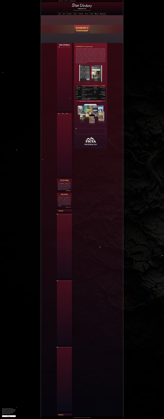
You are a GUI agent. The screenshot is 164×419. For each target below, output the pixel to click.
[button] (90, 131)
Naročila (75, 13)
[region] (90, 131)
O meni (64, 13)
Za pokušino (81, 13)
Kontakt (86, 13)
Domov (59, 13)
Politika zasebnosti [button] (7, 413)
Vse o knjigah (69, 13)
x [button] (16, 407)
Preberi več (69, 207)
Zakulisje (91, 13)
